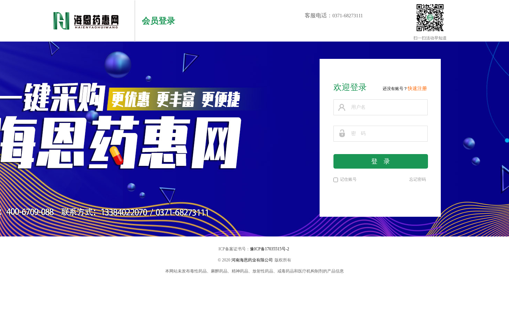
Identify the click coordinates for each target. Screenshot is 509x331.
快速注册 (417, 88)
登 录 (380, 161)
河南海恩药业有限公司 (252, 260)
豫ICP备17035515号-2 (269, 249)
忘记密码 (417, 179)
